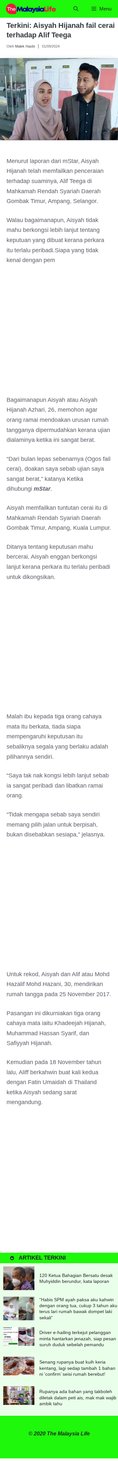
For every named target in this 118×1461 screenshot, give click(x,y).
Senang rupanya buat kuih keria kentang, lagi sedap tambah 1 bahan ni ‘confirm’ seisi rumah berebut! (77, 1367)
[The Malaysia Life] (31, 9)
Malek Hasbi (25, 46)
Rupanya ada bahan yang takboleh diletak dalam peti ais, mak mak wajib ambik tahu (77, 1397)
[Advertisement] (59, 333)
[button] (76, 9)
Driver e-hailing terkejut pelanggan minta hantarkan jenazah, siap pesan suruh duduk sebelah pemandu (77, 1338)
